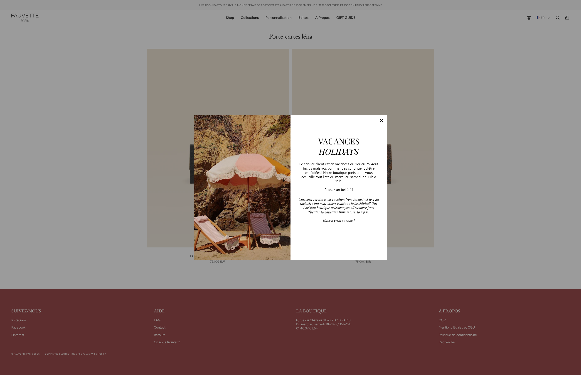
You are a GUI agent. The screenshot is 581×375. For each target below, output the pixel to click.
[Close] (381, 120)
